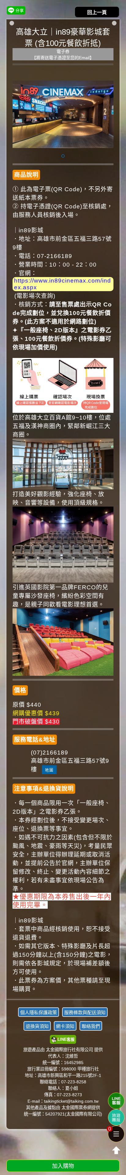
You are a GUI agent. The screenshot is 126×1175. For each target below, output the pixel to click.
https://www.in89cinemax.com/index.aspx (62, 284)
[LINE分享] (16, 10)
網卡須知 (65, 1026)
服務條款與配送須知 (85, 1012)
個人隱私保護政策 (38, 1012)
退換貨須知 (37, 1026)
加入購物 (63, 1166)
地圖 (49, 770)
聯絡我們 (91, 1026)
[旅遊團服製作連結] (116, 1117)
